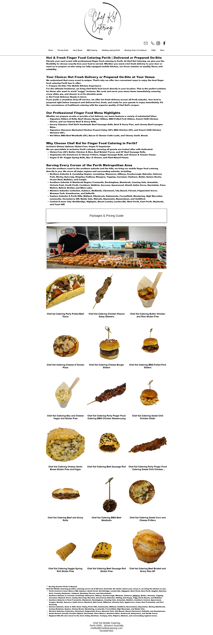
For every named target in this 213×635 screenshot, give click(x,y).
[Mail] (146, 43)
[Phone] (153, 43)
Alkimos (136, 595)
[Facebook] (164, 43)
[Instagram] (158, 43)
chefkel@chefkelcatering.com (106, 628)
